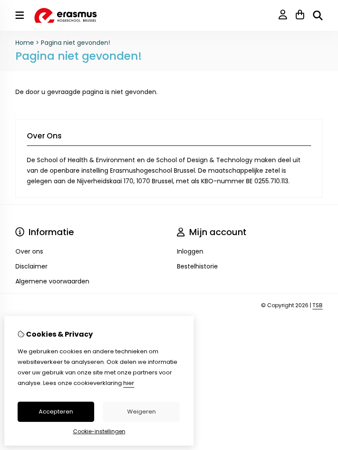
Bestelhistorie (197, 266)
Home (24, 42)
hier (128, 383)
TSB (317, 305)
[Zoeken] (318, 15)
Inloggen (190, 251)
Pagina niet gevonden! (75, 42)
